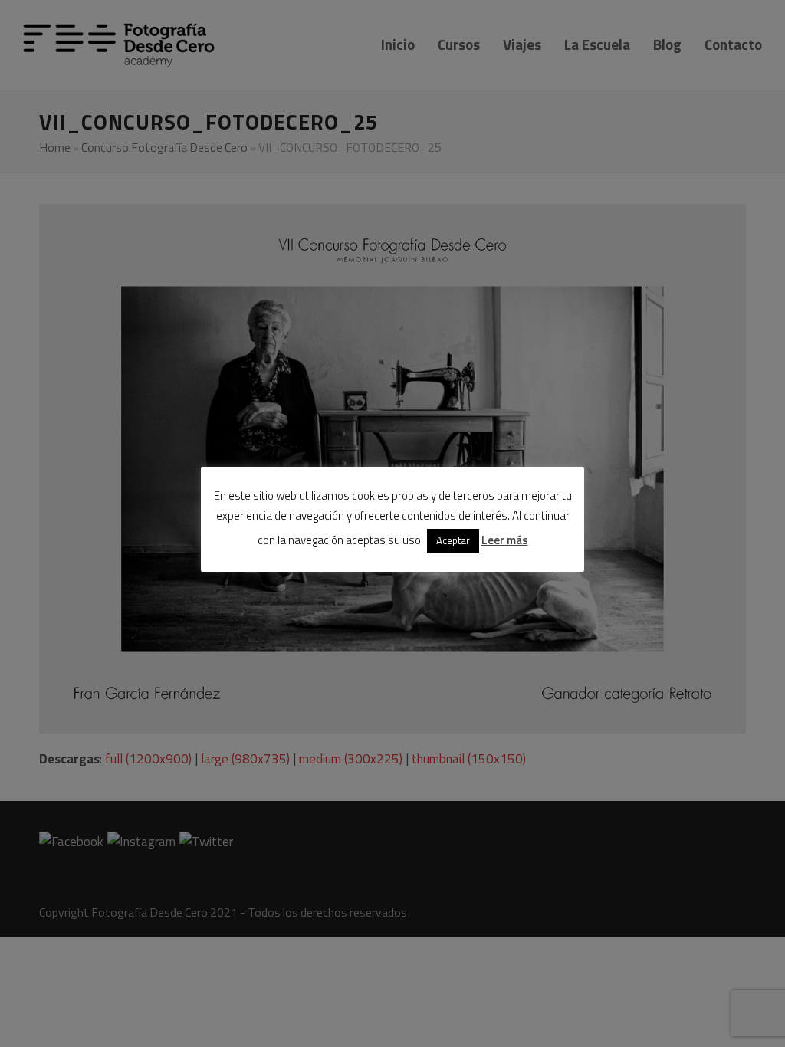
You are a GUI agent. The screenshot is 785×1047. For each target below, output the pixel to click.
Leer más (504, 540)
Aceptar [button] (453, 540)
